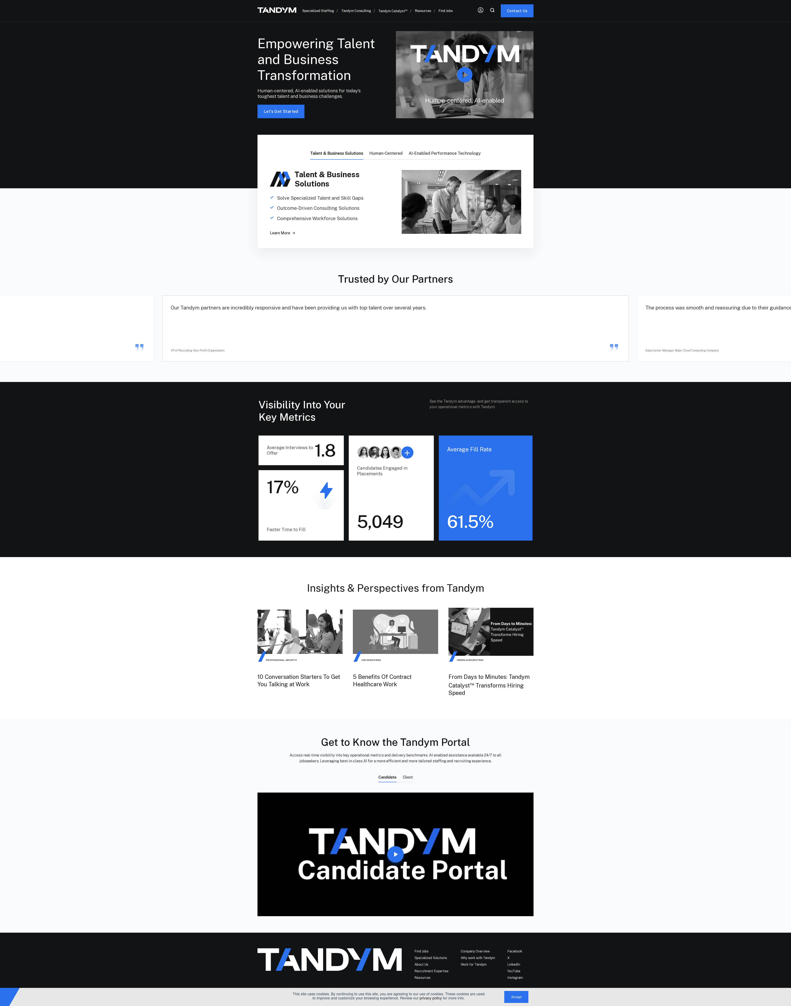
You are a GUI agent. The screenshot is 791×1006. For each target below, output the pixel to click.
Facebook (514, 951)
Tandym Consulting (356, 11)
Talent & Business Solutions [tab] (336, 153)
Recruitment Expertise (431, 971)
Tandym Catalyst (392, 11)
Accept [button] (516, 996)
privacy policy (431, 997)
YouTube (513, 971)
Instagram (515, 978)
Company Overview (475, 951)
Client (408, 777)
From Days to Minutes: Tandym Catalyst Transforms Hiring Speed (489, 684)
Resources (423, 11)
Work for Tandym (474, 964)
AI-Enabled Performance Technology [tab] (445, 153)
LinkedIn (513, 964)
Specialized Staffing (318, 11)
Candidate (387, 777)
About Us (421, 964)
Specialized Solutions (430, 958)
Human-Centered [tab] (386, 153)
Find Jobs (446, 11)
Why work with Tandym (478, 958)
